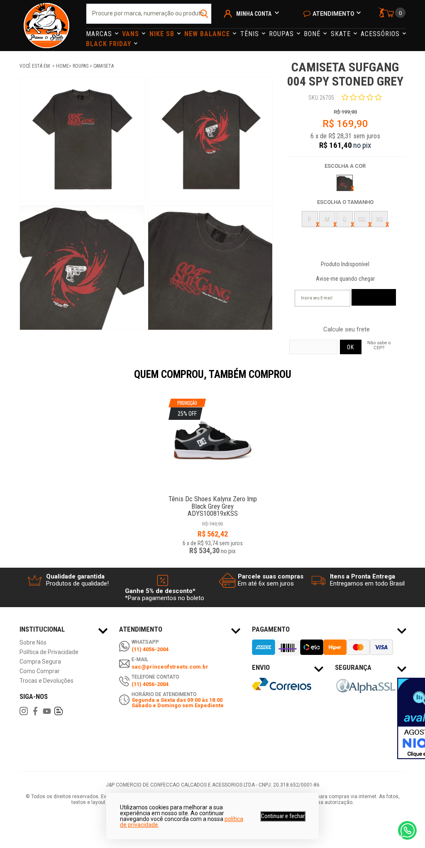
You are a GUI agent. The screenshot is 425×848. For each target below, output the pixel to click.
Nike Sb (162, 34)
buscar (204, 13)
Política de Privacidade (49, 652)
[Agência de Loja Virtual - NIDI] (80, 823)
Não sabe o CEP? (379, 345)
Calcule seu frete (346, 329)
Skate (342, 34)
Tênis (250, 34)
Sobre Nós (33, 643)
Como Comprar (40, 671)
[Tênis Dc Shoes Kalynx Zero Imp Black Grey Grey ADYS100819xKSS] (213, 494)
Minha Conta (253, 13)
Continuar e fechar (283, 816)
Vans (131, 34)
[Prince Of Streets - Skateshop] (46, 25)
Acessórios (381, 34)
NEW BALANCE (208, 34)
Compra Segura (40, 662)
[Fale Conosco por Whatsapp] (407, 830)
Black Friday (109, 44)
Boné (313, 34)
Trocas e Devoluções (46, 681)
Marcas (100, 34)
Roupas (282, 34)
